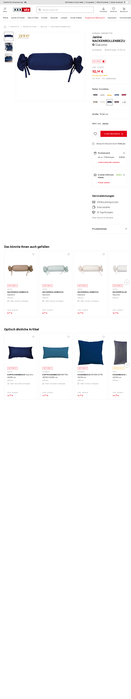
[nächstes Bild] (126, 282)
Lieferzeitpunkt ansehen (109, 162)
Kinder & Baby (76, 18)
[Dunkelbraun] (117, 102)
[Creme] (102, 102)
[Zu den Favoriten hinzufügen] (95, 134)
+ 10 (124, 102)
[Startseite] (5, 27)
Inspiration (112, 18)
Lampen (64, 18)
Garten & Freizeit (18, 18)
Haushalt (54, 18)
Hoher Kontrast (117, 2)
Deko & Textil (33, 18)
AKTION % (97, 61)
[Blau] (117, 95)
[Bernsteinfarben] (109, 95)
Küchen (44, 18)
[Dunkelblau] (109, 102)
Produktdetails (99, 229)
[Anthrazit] (95, 95)
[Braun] (95, 102)
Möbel (5, 18)
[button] (8, 36)
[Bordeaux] (124, 95)
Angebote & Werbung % (95, 18)
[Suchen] (40, 10)
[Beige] (102, 95)
